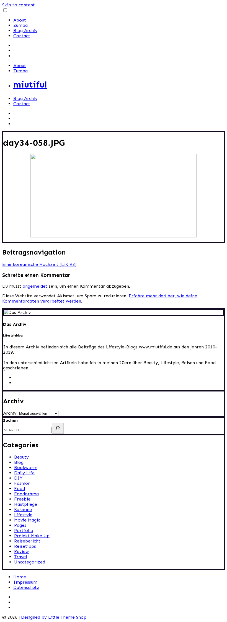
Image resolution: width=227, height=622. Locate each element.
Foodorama (26, 493)
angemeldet (35, 286)
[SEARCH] (58, 428)
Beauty (21, 457)
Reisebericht (27, 541)
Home (19, 576)
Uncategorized (29, 562)
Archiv (9, 413)
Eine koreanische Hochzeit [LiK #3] (39, 264)
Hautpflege (25, 504)
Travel (20, 556)
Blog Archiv (25, 30)
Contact (21, 35)
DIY (18, 478)
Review (21, 551)
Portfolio (23, 530)
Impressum (25, 582)
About (19, 20)
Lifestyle (23, 514)
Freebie (22, 499)
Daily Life (24, 472)
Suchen (10, 420)
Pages (20, 525)
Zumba (20, 25)
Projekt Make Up (32, 535)
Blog (19, 462)
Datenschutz (26, 587)
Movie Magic (27, 520)
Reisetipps (25, 546)
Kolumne (23, 509)
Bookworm (25, 467)
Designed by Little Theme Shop (53, 617)
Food (19, 488)
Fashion (22, 483)
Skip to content (18, 4)
